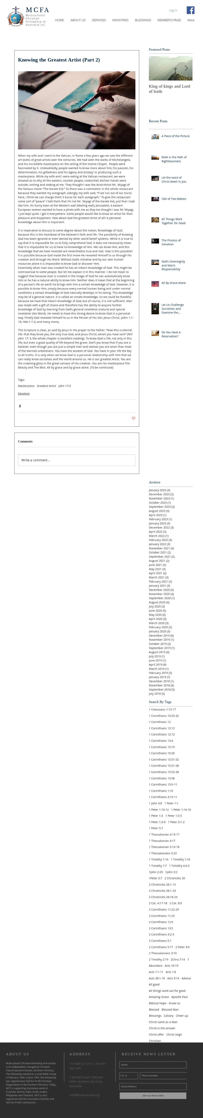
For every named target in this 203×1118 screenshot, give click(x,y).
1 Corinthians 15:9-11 (163, 784)
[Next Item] (186, 68)
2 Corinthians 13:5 (161, 928)
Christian (155, 1041)
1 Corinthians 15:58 (162, 778)
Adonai (186, 978)
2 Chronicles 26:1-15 (162, 884)
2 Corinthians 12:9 (161, 922)
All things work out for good (167, 991)
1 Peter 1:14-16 (181, 809)
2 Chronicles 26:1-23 (162, 891)
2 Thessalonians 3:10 (163, 953)
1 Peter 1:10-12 (159, 809)
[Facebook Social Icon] (190, 10)
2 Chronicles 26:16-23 (163, 897)
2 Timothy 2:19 (158, 959)
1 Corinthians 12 (160, 722)
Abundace (155, 965)
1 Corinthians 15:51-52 (164, 759)
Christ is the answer (162, 1028)
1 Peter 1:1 (171, 803)
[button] (169, 20)
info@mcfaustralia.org (84, 1095)
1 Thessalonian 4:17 (162, 841)
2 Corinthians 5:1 (160, 941)
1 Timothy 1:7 (158, 866)
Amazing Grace (159, 997)
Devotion (24, 393)
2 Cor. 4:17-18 (158, 903)
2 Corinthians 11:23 (162, 916)
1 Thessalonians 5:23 (163, 853)
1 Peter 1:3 (156, 816)
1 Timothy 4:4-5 (179, 866)
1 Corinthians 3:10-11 (163, 797)
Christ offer (156, 1034)
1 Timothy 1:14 (158, 859)
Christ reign (174, 1034)
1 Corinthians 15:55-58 (164, 772)
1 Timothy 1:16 (180, 859)
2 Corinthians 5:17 (161, 947)
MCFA (38, 10)
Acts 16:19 (171, 965)
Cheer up (182, 1016)
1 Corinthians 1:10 (161, 791)
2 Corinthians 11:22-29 (164, 909)
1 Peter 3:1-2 (176, 822)
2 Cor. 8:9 (175, 903)
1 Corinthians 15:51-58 (164, 765)
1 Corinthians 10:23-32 (164, 716)
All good (154, 984)
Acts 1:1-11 (156, 972)
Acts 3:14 (173, 978)
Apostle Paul (179, 997)
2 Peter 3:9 (182, 947)
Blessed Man (170, 1009)
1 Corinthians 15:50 (162, 753)
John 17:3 (64, 386)
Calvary (168, 1016)
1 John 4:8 (155, 803)
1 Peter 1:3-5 (173, 816)
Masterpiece (26, 386)
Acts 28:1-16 (157, 978)
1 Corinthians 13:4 (161, 741)
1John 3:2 (171, 872)
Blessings (155, 1016)
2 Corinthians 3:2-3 (161, 934)
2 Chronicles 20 (175, 878)
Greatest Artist (46, 386)
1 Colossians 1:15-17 (162, 709)
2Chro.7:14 (178, 959)
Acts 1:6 (171, 972)
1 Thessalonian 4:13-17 (164, 834)
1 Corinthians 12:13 (162, 734)
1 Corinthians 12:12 (162, 728)
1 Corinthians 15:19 (162, 747)
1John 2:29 (156, 872)
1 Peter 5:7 (156, 828)
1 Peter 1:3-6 (157, 822)
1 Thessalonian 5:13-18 (164, 847)
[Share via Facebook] (20, 406)
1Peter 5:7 (155, 878)
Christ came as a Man (163, 1022)
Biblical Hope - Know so (164, 1003)
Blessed (154, 1009)
